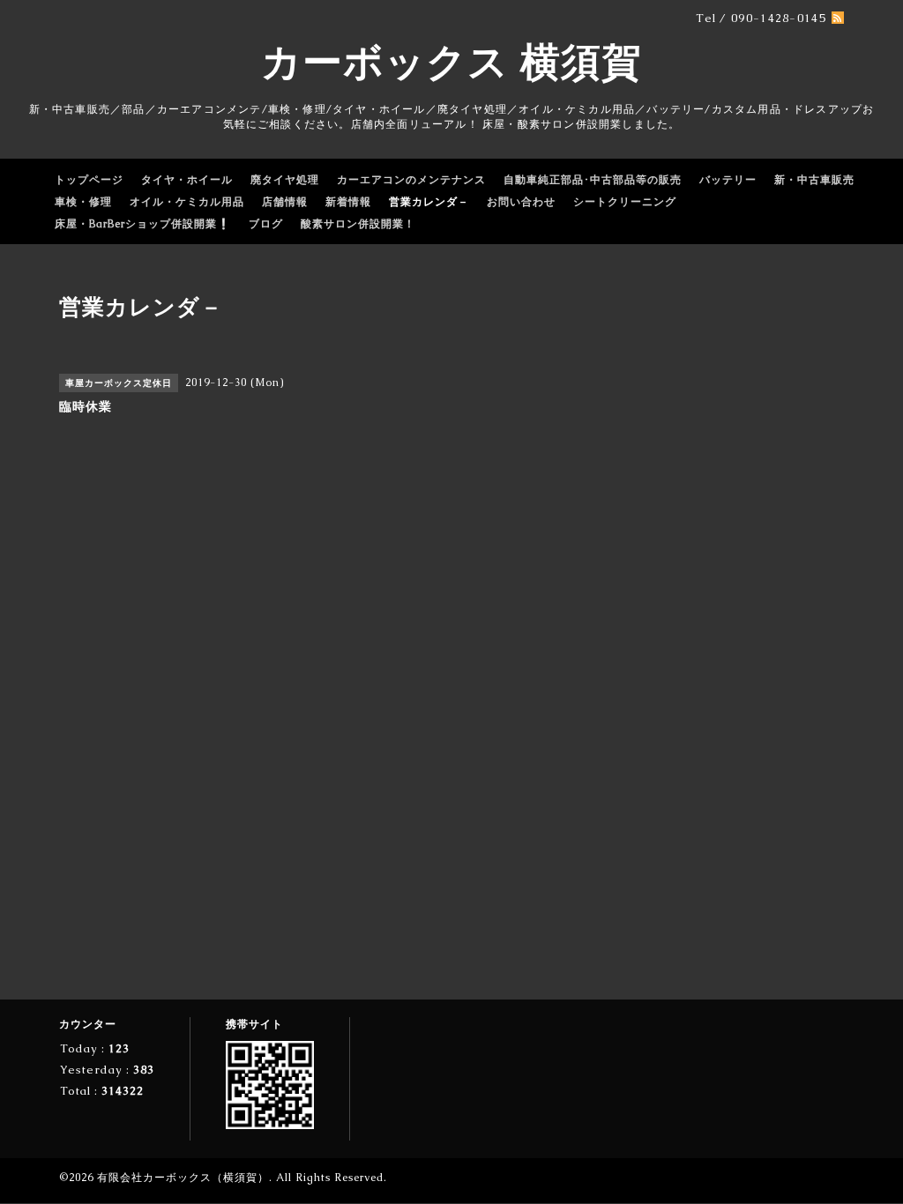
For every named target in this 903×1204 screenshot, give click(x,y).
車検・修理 (83, 202)
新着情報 (348, 202)
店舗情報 (285, 202)
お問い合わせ (521, 202)
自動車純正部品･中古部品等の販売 (593, 180)
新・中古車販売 (814, 180)
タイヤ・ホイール (187, 180)
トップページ (89, 180)
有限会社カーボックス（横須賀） (183, 1178)
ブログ (266, 224)
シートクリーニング (624, 202)
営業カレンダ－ (429, 202)
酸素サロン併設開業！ (358, 224)
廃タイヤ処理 (284, 180)
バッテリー (728, 180)
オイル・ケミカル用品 (187, 202)
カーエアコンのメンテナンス (411, 180)
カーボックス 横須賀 (451, 61)
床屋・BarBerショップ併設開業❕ (143, 224)
